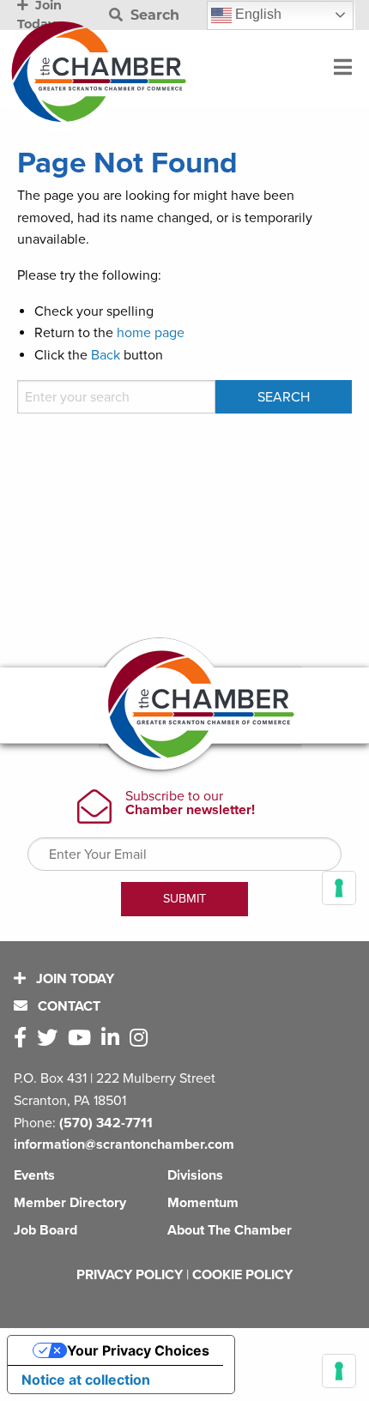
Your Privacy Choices (138, 1350)
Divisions (195, 1175)
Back (105, 355)
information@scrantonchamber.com (124, 1144)
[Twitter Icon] (50, 1038)
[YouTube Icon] (83, 1038)
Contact (67, 1006)
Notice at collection (85, 1379)
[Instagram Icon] (142, 1038)
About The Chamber (229, 1230)
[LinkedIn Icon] (113, 1038)
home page (150, 332)
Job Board (45, 1230)
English (256, 14)
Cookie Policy (242, 1274)
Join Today (73, 978)
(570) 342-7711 (106, 1123)
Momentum (203, 1203)
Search (152, 15)
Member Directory (70, 1203)
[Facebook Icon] (23, 1038)
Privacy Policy (129, 1274)
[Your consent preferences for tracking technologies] (339, 1371)
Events (34, 1175)
